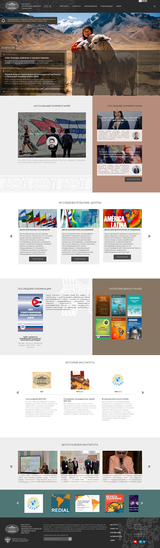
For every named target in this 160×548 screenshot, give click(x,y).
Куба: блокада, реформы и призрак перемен (27, 58)
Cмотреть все (133, 179)
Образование (90, 6)
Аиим (118, 6)
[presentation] (11, 236)
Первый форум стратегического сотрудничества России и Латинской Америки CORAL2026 (32, 75)
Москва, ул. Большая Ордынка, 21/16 (140, 527)
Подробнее (37, 259)
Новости (76, 6)
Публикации (107, 6)
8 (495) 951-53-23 (141, 534)
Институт (64, 6)
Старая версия (46, 6)
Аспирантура (116, 536)
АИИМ (112, 540)
